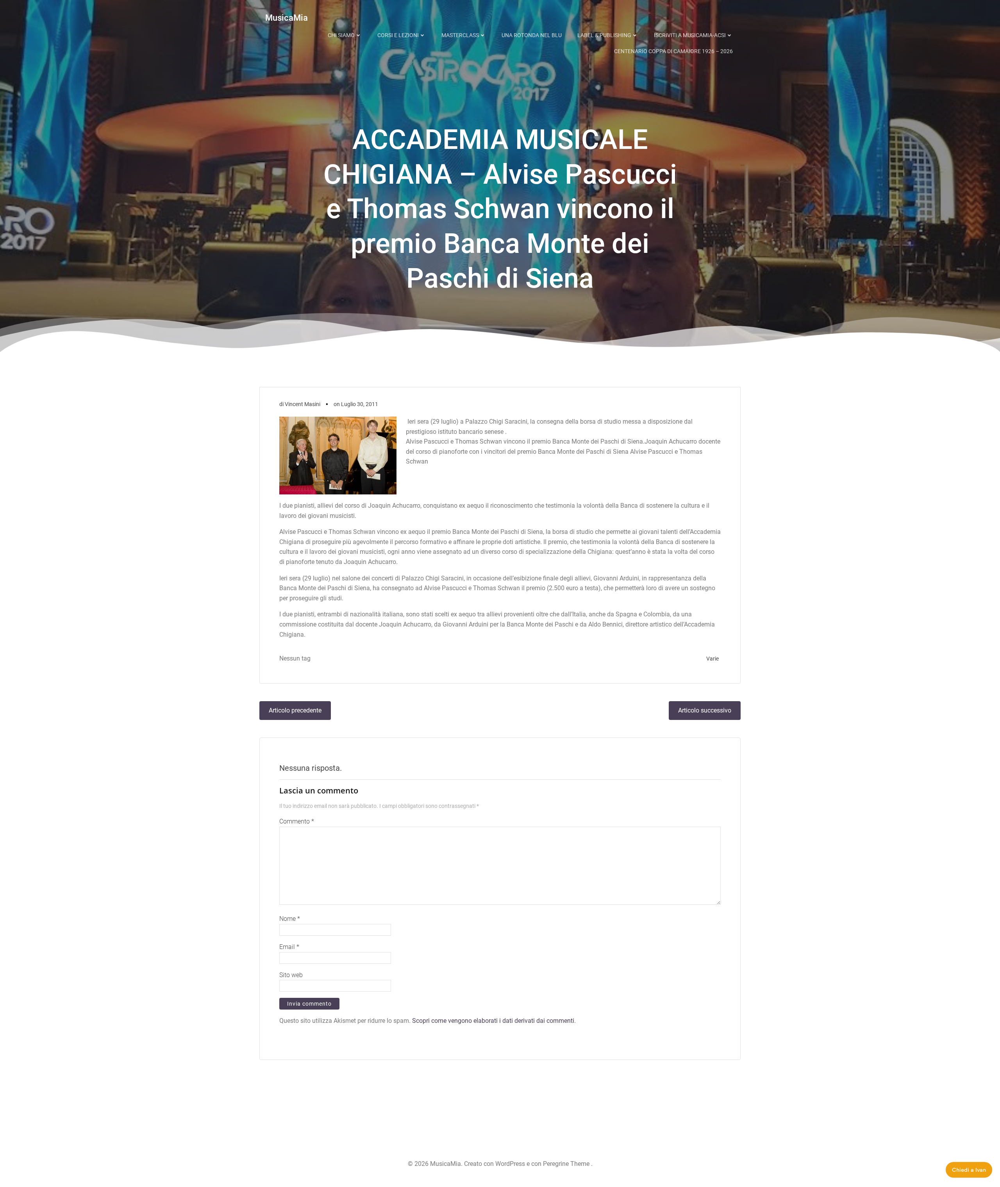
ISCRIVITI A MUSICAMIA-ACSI (690, 35)
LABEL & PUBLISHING (604, 35)
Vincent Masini (302, 404)
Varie (712, 658)
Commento (296, 821)
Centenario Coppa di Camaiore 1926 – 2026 (673, 51)
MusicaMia (286, 18)
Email (289, 947)
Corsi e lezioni (398, 35)
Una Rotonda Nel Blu (532, 35)
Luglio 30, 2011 (359, 404)
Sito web (291, 975)
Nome (289, 918)
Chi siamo (341, 35)
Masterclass (460, 35)
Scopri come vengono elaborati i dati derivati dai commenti (493, 1020)
